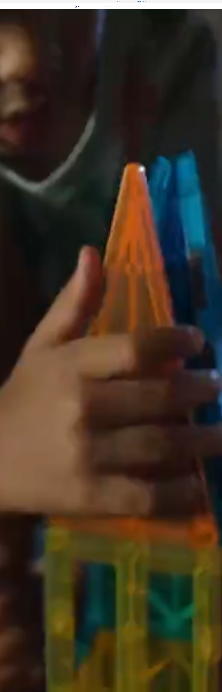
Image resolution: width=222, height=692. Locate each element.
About (98, 6)
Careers (136, 6)
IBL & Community (120, 6)
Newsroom (144, 6)
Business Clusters (108, 6)
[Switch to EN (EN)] (143, 1)
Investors (128, 6)
